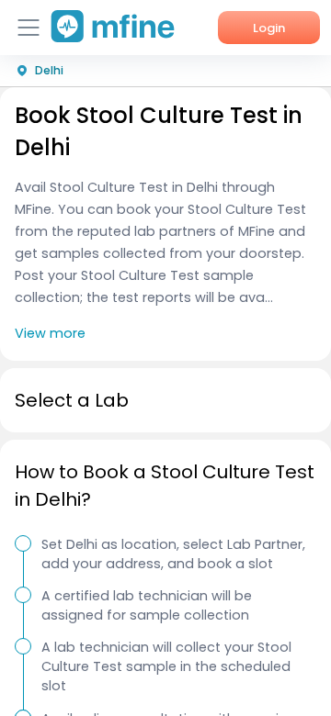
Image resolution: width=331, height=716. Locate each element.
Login (269, 28)
